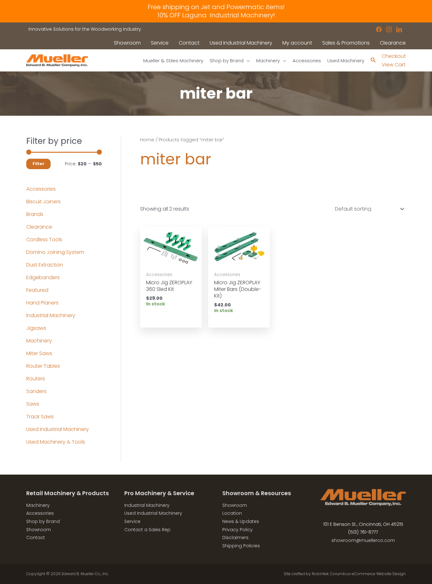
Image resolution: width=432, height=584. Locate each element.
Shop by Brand (43, 521)
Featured (37, 290)
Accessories (41, 189)
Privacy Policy (237, 529)
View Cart (393, 64)
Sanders (36, 391)
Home (147, 140)
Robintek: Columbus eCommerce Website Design (359, 573)
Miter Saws (39, 353)
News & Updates (240, 521)
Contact (35, 537)
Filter (38, 163)
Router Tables (43, 366)
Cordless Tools (44, 239)
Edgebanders (43, 277)
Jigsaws (36, 328)
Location (232, 513)
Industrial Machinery (50, 315)
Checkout (394, 56)
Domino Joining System (55, 252)
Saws (32, 404)
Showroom (38, 529)
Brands (34, 214)
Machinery (39, 340)
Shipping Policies (241, 546)
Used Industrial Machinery (57, 429)
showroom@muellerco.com (363, 540)
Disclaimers (235, 537)
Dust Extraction (44, 264)
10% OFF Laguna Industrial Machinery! (216, 15)
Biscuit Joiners (43, 201)
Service (132, 521)
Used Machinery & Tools (55, 442)
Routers (35, 378)
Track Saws (40, 416)
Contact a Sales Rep (147, 529)
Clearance (39, 227)
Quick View (170, 261)
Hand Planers (42, 302)
